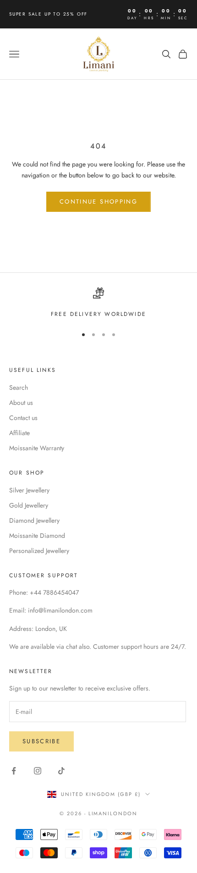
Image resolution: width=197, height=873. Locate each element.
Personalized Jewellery (39, 550)
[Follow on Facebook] (13, 770)
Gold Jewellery (28, 505)
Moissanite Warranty (36, 448)
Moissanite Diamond (37, 535)
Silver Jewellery (29, 490)
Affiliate (19, 432)
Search (18, 387)
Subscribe (41, 741)
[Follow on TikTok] (61, 770)
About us (21, 402)
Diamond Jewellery (34, 520)
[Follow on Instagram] (37, 770)
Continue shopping (98, 201)
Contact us (23, 417)
